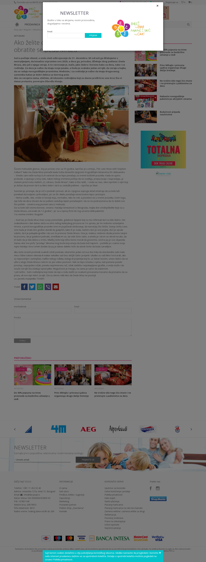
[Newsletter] (132, 30)
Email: (50, 34)
